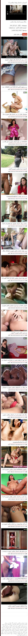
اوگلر (19, 25)
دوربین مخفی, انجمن (21, 27)
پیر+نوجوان (12, 27)
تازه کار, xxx (13, 25)
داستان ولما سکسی (17, 30)
